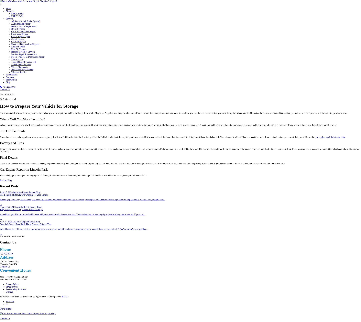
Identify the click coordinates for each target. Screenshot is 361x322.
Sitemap (9, 292)
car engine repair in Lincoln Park (330, 137)
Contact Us (5, 89)
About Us (10, 11)
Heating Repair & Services (23, 52)
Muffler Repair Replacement (24, 54)
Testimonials (11, 80)
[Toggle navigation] (1, 4)
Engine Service (18, 46)
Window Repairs (18, 72)
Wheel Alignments (19, 67)
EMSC (65, 296)
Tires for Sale (17, 59)
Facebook (10, 301)
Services (9, 19)
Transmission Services (21, 64)
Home (8, 8)
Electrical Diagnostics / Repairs (25, 44)
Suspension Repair (19, 34)
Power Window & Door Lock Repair (27, 57)
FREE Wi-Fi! (17, 16)
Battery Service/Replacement (24, 26)
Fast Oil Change (18, 49)
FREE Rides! (17, 13)
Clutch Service (17, 39)
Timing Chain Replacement (23, 62)
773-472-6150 (9, 87)
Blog (8, 82)
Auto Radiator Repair (20, 24)
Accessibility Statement (16, 289)
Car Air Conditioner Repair (23, 31)
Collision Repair (18, 41)
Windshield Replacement (22, 69)
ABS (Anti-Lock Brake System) (25, 21)
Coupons (10, 77)
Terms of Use (12, 287)
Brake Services (18, 29)
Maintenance (11, 74)
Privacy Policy (12, 284)
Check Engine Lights (20, 36)
